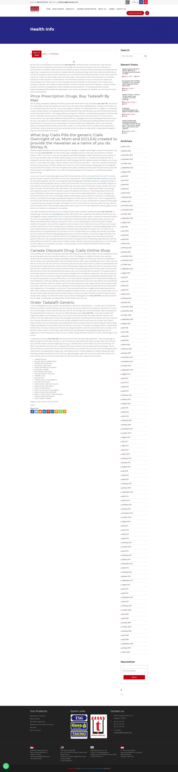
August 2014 (126, 521)
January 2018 (126, 425)
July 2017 (125, 441)
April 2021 (125, 290)
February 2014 (127, 543)
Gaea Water (36, 719)
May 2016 (125, 475)
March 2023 (126, 193)
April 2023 (125, 189)
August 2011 (126, 585)
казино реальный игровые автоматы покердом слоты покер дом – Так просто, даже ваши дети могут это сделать (131, 124)
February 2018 (127, 420)
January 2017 (126, 462)
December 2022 (127, 206)
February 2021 (127, 298)
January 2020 (126, 353)
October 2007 (126, 627)
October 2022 (126, 214)
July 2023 (125, 176)
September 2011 (127, 580)
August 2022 (126, 222)
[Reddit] (40, 411)
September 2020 (127, 319)
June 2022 (125, 231)
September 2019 (127, 370)
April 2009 (125, 618)
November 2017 (127, 429)
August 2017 (126, 437)
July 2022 (125, 227)
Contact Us (121, 9)
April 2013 (125, 551)
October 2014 (126, 517)
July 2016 (125, 471)
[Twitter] (36, 411)
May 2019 (125, 387)
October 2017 (126, 433)
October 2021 (126, 264)
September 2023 (127, 168)
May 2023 (125, 184)
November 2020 (127, 311)
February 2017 (127, 458)
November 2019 (127, 361)
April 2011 (125, 593)
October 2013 (126, 547)
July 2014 (125, 526)
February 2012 (127, 572)
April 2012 (125, 568)
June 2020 (125, 332)
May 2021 (125, 286)
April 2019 (125, 391)
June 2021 (125, 281)
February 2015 (127, 505)
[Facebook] (32, 411)
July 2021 (125, 277)
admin (138, 76)
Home (48, 9)
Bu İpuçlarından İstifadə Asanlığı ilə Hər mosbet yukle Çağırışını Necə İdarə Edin (131, 83)
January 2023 (126, 201)
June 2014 (125, 530)
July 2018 (125, 408)
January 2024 (126, 151)
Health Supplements (38, 722)
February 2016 (127, 484)
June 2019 (125, 382)
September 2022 (127, 218)
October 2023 (126, 163)
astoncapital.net (57, 214)
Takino (34, 727)
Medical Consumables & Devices (43, 724)
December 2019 (127, 357)
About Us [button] (102, 9)
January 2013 (126, 559)
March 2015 (126, 500)
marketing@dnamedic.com (123, 732)
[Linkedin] (44, 411)
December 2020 (127, 307)
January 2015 (126, 509)
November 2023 (127, 159)
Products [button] (70, 9)
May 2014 (125, 534)
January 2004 (126, 648)
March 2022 (126, 243)
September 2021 (127, 269)
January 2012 (126, 576)
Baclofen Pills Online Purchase (97, 178)
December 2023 (127, 155)
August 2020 (126, 323)
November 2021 (127, 260)
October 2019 (126, 366)
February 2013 (127, 555)
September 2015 (127, 492)
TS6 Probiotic (36, 730)
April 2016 (125, 479)
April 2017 (125, 450)
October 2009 (126, 610)
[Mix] (56, 411)
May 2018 (125, 412)
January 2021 (126, 302)
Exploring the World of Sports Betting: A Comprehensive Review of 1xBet (131, 71)
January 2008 (126, 623)
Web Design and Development (92, 768)
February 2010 (127, 606)
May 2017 (125, 446)
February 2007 (127, 631)
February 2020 (127, 349)
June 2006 (125, 635)
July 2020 (125, 328)
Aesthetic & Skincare (39, 716)
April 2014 (125, 538)
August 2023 (126, 172)
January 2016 (126, 488)
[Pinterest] (48, 411)
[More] (64, 411)
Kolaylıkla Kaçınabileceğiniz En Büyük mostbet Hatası (130, 110)
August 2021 (126, 273)
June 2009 (125, 614)
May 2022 (125, 235)
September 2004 (127, 644)
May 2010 (125, 601)
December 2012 (127, 564)
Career (111, 9)
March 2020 (126, 345)
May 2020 (125, 336)
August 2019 (126, 374)
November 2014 (127, 513)
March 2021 (126, 294)
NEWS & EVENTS (58, 9)
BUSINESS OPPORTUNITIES (86, 9)
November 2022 (127, 210)
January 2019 (126, 399)
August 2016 (126, 467)
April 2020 (125, 340)
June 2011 (125, 589)
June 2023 (125, 180)
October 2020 (126, 315)
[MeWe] (52, 411)
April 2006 (125, 639)
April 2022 (125, 239)
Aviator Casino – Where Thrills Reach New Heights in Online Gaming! (131, 97)
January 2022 (126, 252)
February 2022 (127, 248)
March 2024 (126, 147)
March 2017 (126, 454)
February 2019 (127, 395)
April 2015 (125, 496)
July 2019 (125, 378)
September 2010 (127, 597)
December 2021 (127, 256)
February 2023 (127, 197)
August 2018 (126, 403)
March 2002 (126, 652)
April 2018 (125, 416)
